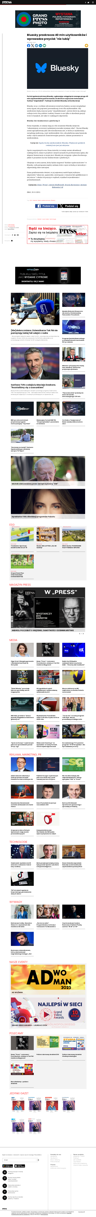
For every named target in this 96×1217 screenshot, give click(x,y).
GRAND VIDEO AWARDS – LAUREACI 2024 (29, 1025)
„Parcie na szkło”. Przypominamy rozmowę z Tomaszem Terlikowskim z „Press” (46, 925)
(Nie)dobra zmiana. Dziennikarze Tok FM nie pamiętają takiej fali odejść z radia (34, 332)
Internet (35, 200)
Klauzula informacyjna (58, 1168)
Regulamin (54, 1166)
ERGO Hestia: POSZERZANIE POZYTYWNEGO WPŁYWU (71, 547)
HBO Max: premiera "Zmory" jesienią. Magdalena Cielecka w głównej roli (22, 717)
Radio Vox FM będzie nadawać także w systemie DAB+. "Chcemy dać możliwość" (73, 663)
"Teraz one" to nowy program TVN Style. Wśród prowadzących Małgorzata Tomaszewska (73, 718)
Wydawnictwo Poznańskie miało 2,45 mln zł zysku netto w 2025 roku (48, 717)
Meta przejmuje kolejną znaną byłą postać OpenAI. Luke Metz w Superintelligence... (48, 865)
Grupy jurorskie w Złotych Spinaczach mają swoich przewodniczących (20, 832)
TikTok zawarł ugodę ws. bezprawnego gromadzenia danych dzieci (21, 892)
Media (13, 640)
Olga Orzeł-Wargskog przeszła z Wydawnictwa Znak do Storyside (22, 663)
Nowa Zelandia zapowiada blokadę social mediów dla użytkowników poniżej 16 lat (72, 865)
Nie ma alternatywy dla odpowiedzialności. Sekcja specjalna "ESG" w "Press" (71, 777)
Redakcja (54, 1156)
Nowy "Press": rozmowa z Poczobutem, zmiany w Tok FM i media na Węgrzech (48, 663)
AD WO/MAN (17, 992)
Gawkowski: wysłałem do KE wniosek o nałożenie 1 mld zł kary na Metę (21, 865)
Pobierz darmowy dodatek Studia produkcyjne (72, 1055)
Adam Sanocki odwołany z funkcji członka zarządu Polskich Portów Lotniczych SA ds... (22, 778)
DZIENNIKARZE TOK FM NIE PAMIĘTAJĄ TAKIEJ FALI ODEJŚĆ (38, 630)
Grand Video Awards (80, 1165)
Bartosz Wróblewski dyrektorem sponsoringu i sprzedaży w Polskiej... (71, 804)
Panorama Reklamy (80, 1163)
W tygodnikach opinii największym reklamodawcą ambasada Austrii (47, 690)
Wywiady (15, 902)
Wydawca (54, 1158)
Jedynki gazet (18, 1093)
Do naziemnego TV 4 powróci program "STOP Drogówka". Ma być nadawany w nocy (73, 744)
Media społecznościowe (44, 200)
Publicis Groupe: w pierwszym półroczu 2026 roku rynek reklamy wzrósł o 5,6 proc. (47, 777)
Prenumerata (55, 1162)
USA (31, 200)
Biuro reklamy (55, 1160)
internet (39, 219)
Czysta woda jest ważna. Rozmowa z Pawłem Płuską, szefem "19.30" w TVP (72, 925)
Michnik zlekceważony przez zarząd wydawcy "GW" (35, 484)
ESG (12, 525)
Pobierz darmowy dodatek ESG (48, 1054)
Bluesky (53, 200)
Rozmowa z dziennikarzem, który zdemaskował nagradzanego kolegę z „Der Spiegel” (21, 953)
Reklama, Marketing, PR (25, 754)
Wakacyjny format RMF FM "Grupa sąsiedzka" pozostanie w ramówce (48, 422)
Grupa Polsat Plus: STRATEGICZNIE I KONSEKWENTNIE (17, 575)
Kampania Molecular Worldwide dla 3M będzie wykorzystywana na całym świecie (46, 832)
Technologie (18, 842)
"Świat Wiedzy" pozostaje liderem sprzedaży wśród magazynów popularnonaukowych (20, 691)
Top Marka (77, 1162)
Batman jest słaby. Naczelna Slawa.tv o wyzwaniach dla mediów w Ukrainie (21, 925)
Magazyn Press (20, 585)
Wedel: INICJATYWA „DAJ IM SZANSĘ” (47, 547)
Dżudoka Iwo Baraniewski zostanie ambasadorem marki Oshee (22, 804)
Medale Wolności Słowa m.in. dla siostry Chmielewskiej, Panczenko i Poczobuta (72, 313)
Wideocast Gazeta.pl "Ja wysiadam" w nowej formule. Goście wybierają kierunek (47, 744)
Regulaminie (44, 1214)
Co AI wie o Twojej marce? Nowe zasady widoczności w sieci (72, 422)
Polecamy (16, 1033)
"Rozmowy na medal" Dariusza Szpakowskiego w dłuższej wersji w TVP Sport (22, 449)
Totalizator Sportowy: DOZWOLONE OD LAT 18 (19, 547)
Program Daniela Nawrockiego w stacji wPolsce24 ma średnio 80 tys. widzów (73, 340)
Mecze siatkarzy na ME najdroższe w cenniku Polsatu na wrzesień (73, 690)
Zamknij (81, 1212)
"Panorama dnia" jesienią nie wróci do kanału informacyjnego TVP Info (72, 394)
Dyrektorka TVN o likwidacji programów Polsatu (33, 516)
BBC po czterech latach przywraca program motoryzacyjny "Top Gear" (20, 422)
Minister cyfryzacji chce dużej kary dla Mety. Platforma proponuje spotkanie (73, 367)
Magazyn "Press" (79, 1156)
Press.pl (76, 1158)
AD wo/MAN (77, 1160)
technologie (53, 219)
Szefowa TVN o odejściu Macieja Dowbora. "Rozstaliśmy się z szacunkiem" (33, 386)
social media (45, 219)
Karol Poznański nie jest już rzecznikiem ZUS (46, 804)
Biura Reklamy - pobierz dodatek (19, 1082)
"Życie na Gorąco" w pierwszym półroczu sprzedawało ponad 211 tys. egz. (22, 744)
